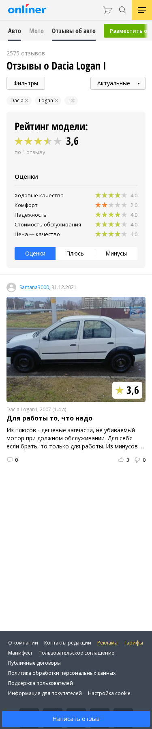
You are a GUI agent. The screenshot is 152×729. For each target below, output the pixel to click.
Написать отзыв (76, 718)
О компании (23, 642)
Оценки (35, 253)
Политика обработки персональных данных (62, 673)
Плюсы (75, 253)
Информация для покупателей (45, 693)
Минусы (116, 253)
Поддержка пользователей (40, 683)
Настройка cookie (109, 693)
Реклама (107, 642)
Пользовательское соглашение (76, 652)
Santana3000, (34, 287)
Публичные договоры (34, 662)
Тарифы (133, 642)
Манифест (20, 652)
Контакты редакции (67, 642)
